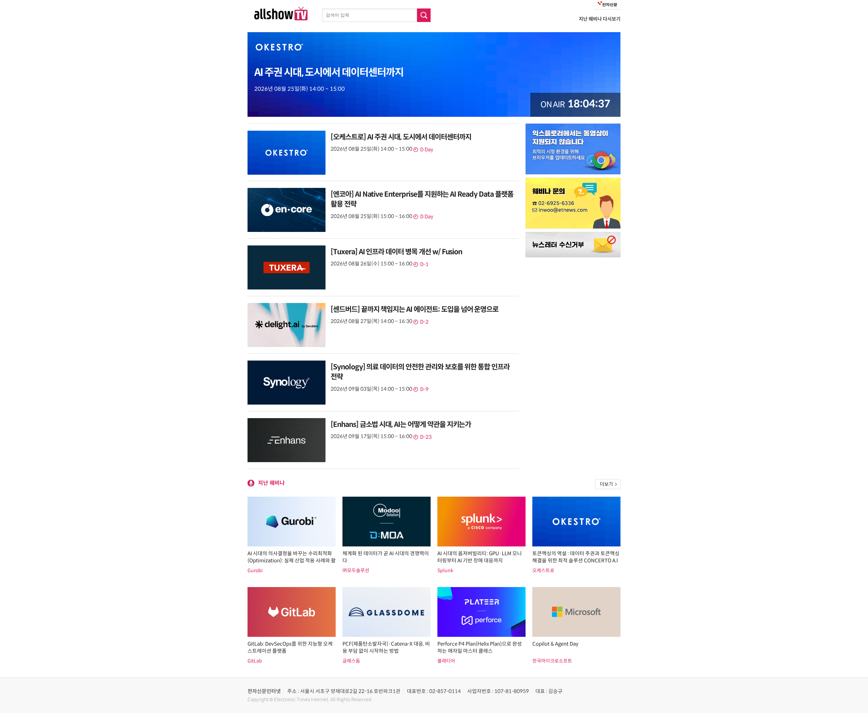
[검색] (424, 15)
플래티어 (446, 661)
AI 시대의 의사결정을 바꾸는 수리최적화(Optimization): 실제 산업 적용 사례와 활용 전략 (292, 560)
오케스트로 (543, 570)
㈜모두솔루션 (355, 570)
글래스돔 (351, 661)
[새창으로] (573, 149)
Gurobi (255, 570)
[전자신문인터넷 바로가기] (607, 4)
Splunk (445, 570)
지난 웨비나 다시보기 (599, 19)
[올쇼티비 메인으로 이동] (281, 18)
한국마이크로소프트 (552, 661)
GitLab (255, 661)
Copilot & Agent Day (555, 644)
